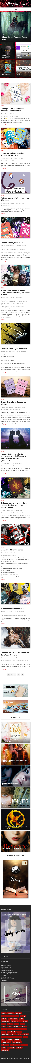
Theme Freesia (18, 1058)
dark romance (6, 555)
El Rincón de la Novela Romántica (9, 972)
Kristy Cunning (7, 303)
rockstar (17, 660)
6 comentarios (6, 806)
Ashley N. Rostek (6, 300)
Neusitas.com (4, 1058)
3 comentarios (20, 203)
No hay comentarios (19, 113)
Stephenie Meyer (15, 1045)
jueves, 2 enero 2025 (7, 158)
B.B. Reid (13, 300)
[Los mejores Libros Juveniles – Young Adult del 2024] (15, 138)
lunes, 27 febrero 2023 (7, 552)
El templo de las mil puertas (8, 973)
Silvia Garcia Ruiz (17, 1042)
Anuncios (18, 1013)
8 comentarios (6, 828)
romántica (12, 160)
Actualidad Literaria (6, 965)
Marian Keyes (5, 1034)
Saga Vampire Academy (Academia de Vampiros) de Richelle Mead (13, 782)
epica (3, 1026)
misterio (13, 1034)
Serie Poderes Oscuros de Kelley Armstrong (14, 848)
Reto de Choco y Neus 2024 (12, 243)
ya (16, 160)
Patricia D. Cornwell (16, 1037)
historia (4, 1029)
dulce (22, 1023)
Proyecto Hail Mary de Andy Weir (14, 349)
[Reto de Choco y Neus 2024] (15, 227)
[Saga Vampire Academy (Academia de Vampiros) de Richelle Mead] (15, 775)
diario (3, 1023)
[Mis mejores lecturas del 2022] (15, 593)
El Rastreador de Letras (7, 970)
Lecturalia (3, 975)
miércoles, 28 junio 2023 (7, 407)
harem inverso (12, 301)
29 (19, 674)
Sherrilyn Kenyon (17, 512)
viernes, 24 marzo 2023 (7, 510)
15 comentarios (6, 763)
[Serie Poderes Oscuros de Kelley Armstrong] (15, 841)
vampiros (19, 1047)
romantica (15, 116)
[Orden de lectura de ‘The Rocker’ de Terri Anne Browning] (15, 637)
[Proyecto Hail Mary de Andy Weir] (15, 333)
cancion (4, 1018)
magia (19, 1031)
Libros (3, 34)
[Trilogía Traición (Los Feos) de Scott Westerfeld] (15, 797)
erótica (9, 1026)
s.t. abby (11, 555)
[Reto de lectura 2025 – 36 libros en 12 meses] (15, 182)
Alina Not (5, 160)
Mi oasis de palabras (6, 977)
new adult (17, 303)
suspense (24, 1045)
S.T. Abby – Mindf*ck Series (12, 550)
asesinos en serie (6, 1016)
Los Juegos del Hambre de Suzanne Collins (14, 826)
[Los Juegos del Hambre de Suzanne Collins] (15, 819)
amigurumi (10, 1013)
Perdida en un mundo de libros (8, 978)
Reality (25, 1037)
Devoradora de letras (6, 967)
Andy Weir (5, 354)
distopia (10, 1023)
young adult (19, 160)
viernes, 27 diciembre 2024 (8, 203)
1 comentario (19, 297)
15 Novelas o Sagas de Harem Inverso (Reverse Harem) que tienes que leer (15, 292)
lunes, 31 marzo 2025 (7, 113)
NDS (19, 1034)
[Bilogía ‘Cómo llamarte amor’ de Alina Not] (15, 386)
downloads (5, 205)
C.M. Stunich (18, 300)
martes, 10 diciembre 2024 (8, 245)
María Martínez (9, 116)
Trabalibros (4, 980)
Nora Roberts (5, 1037)
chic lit (21, 1018)
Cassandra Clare (13, 1018)
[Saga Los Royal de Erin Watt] (15, 732)
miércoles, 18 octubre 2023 (8, 351)
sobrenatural (18, 306)
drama (4, 116)
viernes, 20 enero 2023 (7, 611)
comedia (25, 1021)
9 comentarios (6, 784)
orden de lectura (11, 660)
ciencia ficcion (11, 354)
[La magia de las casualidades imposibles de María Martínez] (15, 93)
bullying (23, 1016)
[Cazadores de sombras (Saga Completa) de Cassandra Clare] (15, 754)
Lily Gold (13, 303)
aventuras (16, 1016)
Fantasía (8, 248)
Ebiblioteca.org (4, 968)
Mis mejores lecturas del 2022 (13, 609)
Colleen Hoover (16, 1021)
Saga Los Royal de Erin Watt (10, 739)
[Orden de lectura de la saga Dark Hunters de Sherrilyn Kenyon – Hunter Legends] (15, 487)
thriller (18, 249)
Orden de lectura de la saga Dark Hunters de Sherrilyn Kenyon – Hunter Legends (14, 505)
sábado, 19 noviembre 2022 (8, 657)
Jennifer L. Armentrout (20, 1029)
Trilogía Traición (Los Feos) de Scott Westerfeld (12, 804)
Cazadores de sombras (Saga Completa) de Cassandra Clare (14, 761)
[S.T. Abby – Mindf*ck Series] (15, 534)
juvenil (8, 160)
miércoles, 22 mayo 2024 (8, 297)
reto (9, 205)
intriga (10, 1029)
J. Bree (17, 301)
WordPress (25, 1058)
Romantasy (8, 249)
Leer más (5, 124)
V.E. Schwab (11, 1047)
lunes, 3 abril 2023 (6, 463)
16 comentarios (6, 850)
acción (3, 1013)
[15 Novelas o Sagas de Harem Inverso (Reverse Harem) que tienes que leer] (15, 275)
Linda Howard (11, 1031)
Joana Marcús (6, 465)
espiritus (16, 1026)
